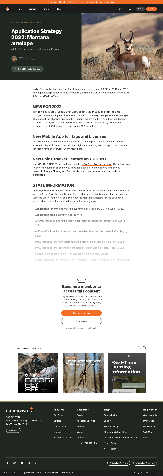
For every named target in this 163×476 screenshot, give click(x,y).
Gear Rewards (150, 415)
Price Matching (111, 426)
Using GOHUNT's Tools (88, 443)
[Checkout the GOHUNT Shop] (129, 8)
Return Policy (110, 415)
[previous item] (139, 348)
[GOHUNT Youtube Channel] (21, 463)
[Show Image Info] (159, 77)
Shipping (108, 420)
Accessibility (110, 448)
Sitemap (156, 473)
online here (88, 92)
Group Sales (110, 443)
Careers (57, 420)
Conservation (60, 426)
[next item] (144, 348)
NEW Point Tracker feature (97, 164)
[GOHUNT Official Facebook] (7, 463)
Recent (14, 23)
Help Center (150, 409)
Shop (107, 409)
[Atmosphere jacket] (83, 373)
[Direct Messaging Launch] (128, 373)
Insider (80, 415)
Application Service (86, 420)
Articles (80, 426)
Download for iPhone (120, 463)
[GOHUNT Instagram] (14, 463)
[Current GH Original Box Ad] (38, 373)
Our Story (58, 415)
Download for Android (146, 463)
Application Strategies (29, 23)
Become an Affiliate (63, 437)
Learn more (81, 321)
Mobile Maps (149, 426)
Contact (57, 432)
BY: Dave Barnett (27, 60)
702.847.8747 (13, 417)
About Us (59, 409)
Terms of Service (146, 473)
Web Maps (148, 432)
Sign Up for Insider (81, 313)
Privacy (136, 473)
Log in (140, 9)
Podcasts (81, 437)
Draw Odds (73, 171)
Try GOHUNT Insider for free (27, 69)
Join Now (151, 9)
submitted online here (70, 214)
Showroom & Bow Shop (115, 432)
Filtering (56, 171)
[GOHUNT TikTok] (29, 463)
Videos (80, 432)
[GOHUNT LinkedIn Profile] (36, 463)
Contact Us (14, 430)
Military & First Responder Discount (121, 437)
